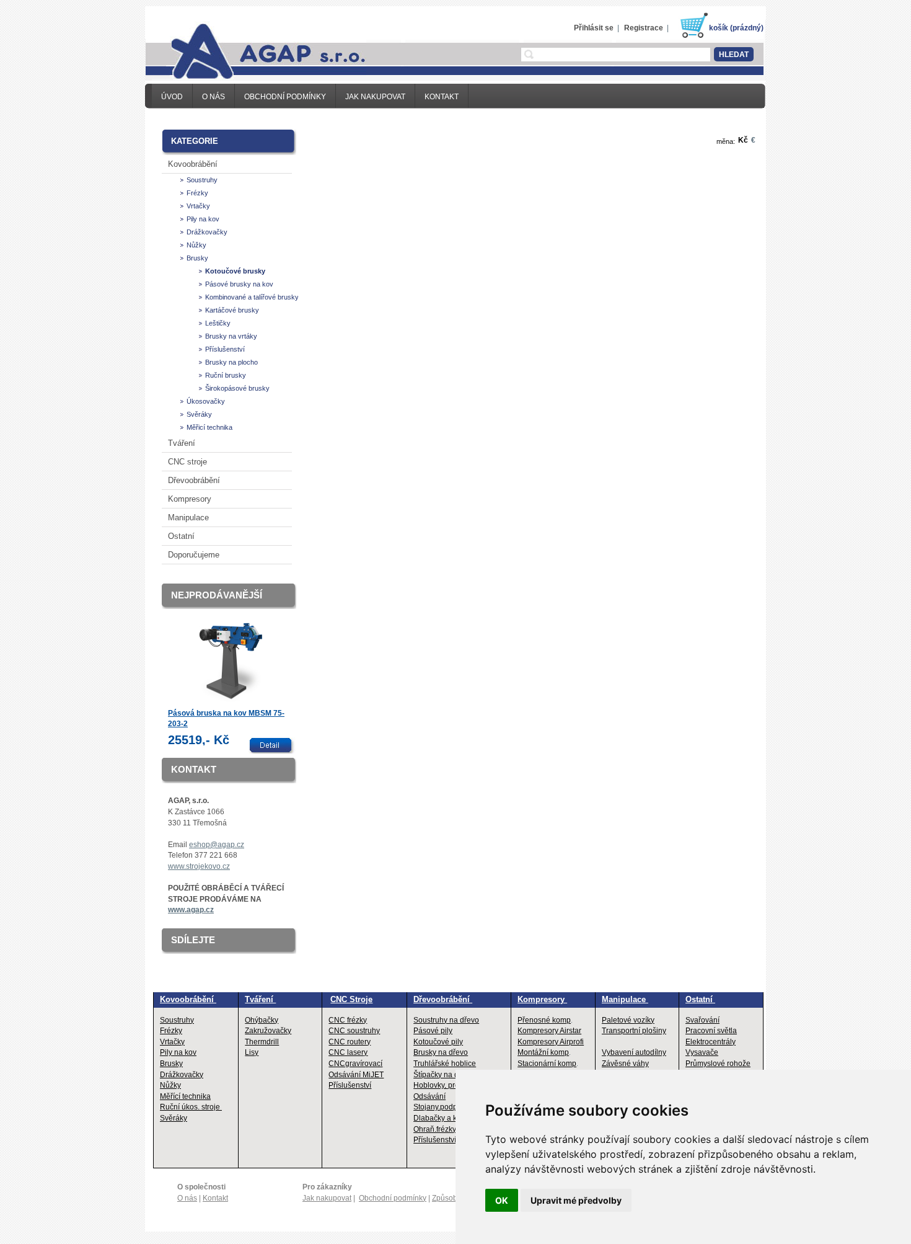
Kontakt (442, 96)
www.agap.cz (191, 909)
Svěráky (199, 414)
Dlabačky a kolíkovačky (452, 1118)
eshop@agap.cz (216, 844)
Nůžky (196, 245)
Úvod (172, 96)
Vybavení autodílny (634, 1052)
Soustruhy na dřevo (446, 1020)
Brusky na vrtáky (231, 336)
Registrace (643, 28)
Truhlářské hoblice (444, 1063)
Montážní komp (543, 1052)
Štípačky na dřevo (443, 1074)
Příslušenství (225, 349)
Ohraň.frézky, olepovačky (455, 1129)
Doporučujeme (193, 554)
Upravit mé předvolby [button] (576, 1200)
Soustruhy (202, 180)
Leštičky (218, 323)
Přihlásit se (594, 28)
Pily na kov (203, 219)
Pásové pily (432, 1030)
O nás (213, 96)
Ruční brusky (225, 375)
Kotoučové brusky (235, 271)
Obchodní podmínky (285, 96)
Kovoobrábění (193, 164)
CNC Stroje (351, 999)
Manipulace (188, 517)
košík (718, 28)
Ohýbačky (261, 1020)
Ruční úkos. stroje (191, 1107)
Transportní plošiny (634, 1030)
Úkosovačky (206, 401)
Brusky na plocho (231, 362)
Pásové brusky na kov (239, 284)
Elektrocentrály (710, 1041)
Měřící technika (185, 1096)
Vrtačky (198, 206)
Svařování (702, 1020)
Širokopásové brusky (237, 388)
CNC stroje (187, 461)
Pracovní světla (711, 1030)
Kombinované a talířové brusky (252, 297)
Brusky (197, 258)
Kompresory (189, 499)
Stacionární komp (546, 1063)
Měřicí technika (209, 427)
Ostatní (181, 536)
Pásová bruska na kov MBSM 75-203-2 (226, 719)
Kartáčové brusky (232, 310)
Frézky (197, 193)
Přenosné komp (544, 1020)
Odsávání (429, 1096)
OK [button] (501, 1200)
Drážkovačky (207, 232)
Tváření (181, 443)
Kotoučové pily (438, 1041)
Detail (273, 745)
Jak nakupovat (375, 96)
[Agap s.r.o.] (255, 50)
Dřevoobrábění (194, 480)
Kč (743, 140)
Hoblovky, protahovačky (453, 1085)
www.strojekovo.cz (199, 866)
